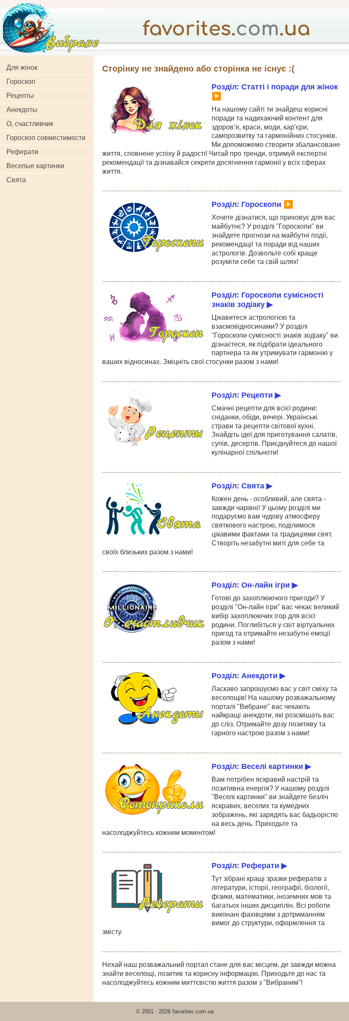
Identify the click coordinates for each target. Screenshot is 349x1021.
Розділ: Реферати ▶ (249, 865)
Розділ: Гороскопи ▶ (252, 204)
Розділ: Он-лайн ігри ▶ (255, 584)
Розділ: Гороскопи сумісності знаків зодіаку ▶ (267, 299)
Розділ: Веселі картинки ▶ (261, 766)
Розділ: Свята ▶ (242, 485)
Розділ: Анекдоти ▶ (249, 675)
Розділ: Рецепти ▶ (246, 394)
